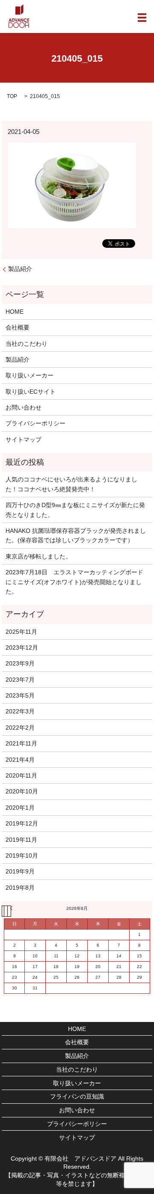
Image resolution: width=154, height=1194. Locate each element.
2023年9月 (20, 663)
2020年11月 (21, 775)
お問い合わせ (23, 407)
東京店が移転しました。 (38, 556)
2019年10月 (22, 855)
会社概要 (18, 327)
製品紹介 (20, 268)
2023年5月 (20, 695)
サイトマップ (23, 439)
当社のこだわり (26, 343)
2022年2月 (20, 727)
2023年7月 (20, 679)
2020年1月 (20, 807)
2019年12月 (22, 823)
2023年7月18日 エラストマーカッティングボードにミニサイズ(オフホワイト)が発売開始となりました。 (74, 582)
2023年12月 (22, 647)
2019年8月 (20, 887)
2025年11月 (21, 631)
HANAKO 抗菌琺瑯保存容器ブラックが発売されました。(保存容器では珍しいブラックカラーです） (76, 535)
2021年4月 (20, 759)
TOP (12, 96)
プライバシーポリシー (35, 423)
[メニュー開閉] (142, 17)
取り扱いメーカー (29, 375)
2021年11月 (21, 743)
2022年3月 (20, 711)
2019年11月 (21, 839)
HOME (15, 311)
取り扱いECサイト (31, 391)
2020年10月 (22, 791)
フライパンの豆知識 (77, 1096)
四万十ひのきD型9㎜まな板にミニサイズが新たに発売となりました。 (75, 510)
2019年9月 (20, 871)
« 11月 (12, 908)
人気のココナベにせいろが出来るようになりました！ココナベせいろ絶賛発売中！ (71, 484)
